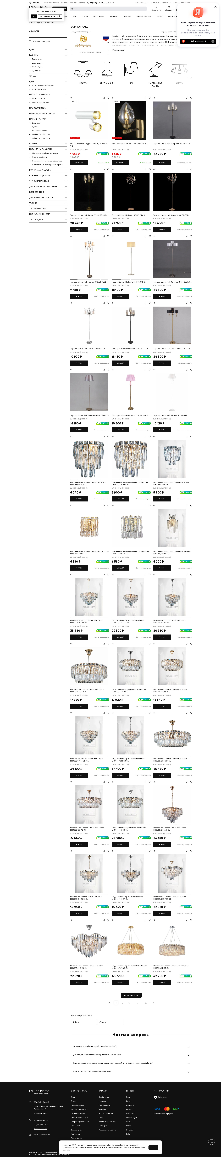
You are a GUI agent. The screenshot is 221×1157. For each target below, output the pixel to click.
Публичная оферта (163, 1113)
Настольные (98, 17)
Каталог (103, 1091)
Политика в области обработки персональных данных (49, 1154)
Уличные (114, 17)
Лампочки (172, 17)
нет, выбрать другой (50, 16)
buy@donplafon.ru (42, 1135)
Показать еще (131, 995)
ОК (153, 1147)
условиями (102, 1145)
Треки (64, 17)
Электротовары (144, 17)
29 (146, 1002)
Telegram (162, 1097)
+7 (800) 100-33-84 (42, 1124)
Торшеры (127, 17)
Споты (85, 17)
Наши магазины (141, 3)
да (34, 16)
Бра (74, 17)
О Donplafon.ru (79, 1091)
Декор (159, 17)
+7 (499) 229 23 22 (97, 3)
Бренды (130, 1091)
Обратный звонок (40, 1129)
